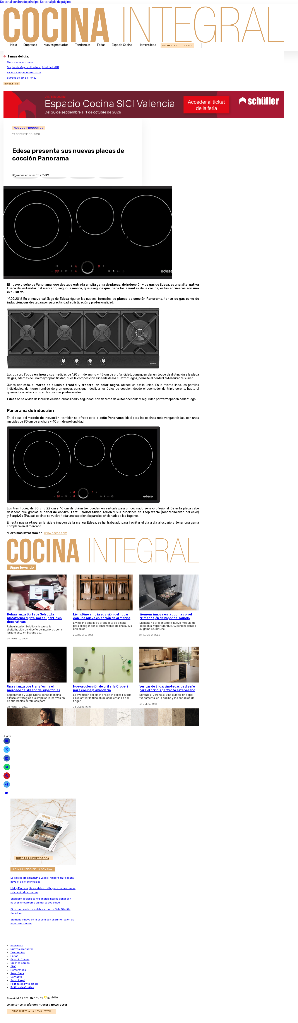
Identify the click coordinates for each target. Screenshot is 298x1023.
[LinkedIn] (6, 758)
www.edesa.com (55, 533)
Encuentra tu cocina (177, 45)
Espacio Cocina (122, 45)
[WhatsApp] (6, 767)
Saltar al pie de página (55, 2)
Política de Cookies (22, 987)
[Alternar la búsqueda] (200, 45)
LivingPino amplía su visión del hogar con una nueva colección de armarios (101, 616)
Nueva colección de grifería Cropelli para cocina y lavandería (100, 688)
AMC (13, 966)
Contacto (16, 976)
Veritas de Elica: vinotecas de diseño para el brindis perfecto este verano (167, 688)
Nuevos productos (56, 45)
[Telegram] (6, 784)
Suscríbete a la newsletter (31, 1011)
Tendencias (83, 45)
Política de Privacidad (24, 983)
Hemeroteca (147, 45)
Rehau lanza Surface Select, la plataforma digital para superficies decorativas (34, 618)
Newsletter (11, 83)
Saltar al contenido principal (19, 2)
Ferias (101, 45)
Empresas (30, 45)
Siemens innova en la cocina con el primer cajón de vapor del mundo (165, 616)
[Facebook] (6, 741)
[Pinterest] (6, 775)
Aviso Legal (17, 980)
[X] (6, 749)
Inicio (13, 45)
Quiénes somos (20, 962)
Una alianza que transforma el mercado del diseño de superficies (33, 688)
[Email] (6, 793)
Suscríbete (17, 973)
